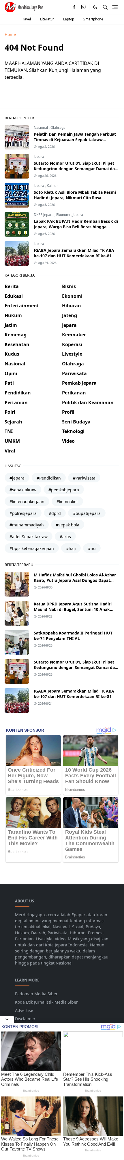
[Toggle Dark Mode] (95, 7)
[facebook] (74, 7)
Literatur (47, 19)
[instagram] (83, 7)
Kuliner (52, 185)
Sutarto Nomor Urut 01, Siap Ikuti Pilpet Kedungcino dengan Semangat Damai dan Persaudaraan (75, 168)
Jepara (39, 156)
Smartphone (93, 19)
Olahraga (57, 127)
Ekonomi (63, 214)
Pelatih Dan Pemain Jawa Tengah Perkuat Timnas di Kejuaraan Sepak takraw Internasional (75, 139)
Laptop (68, 19)
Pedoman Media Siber (36, 993)
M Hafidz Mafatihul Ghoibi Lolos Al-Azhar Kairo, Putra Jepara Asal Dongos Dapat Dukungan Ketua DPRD (75, 580)
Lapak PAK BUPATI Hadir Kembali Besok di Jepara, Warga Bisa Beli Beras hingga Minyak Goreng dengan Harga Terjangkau (76, 226)
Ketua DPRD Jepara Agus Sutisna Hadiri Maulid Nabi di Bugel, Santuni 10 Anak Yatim (73, 609)
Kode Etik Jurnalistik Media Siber (46, 1002)
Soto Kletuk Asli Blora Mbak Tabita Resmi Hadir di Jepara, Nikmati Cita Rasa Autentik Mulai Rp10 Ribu (75, 197)
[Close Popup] (7, 1019)
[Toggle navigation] (114, 7)
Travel (26, 19)
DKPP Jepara (44, 214)
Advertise (24, 1010)
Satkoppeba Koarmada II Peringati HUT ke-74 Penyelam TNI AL (73, 635)
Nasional (41, 127)
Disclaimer (25, 1018)
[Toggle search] (105, 7)
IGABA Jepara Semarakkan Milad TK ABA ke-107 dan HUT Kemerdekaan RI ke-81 (74, 253)
